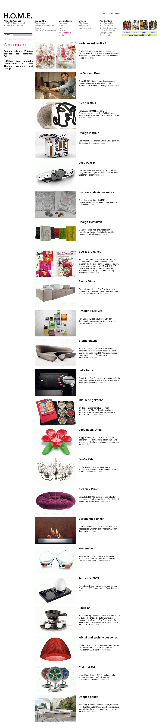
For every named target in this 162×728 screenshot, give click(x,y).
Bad (60, 28)
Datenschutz (105, 35)
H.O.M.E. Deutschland (14, 23)
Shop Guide (84, 25)
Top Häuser (40, 23)
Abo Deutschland (107, 23)
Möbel (61, 25)
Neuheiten (63, 23)
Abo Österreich (106, 25)
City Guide (83, 23)
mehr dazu (89, 58)
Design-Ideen (11, 39)
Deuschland (138, 35)
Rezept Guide (85, 28)
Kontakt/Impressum (109, 28)
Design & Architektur (44, 25)
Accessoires (65, 33)
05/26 (135, 32)
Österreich (147, 35)
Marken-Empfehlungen (45, 30)
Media (61, 35)
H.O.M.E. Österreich (13, 25)
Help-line (39, 28)
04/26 (144, 32)
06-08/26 (127, 32)
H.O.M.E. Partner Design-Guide (107, 31)
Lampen (62, 30)
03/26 (153, 32)
